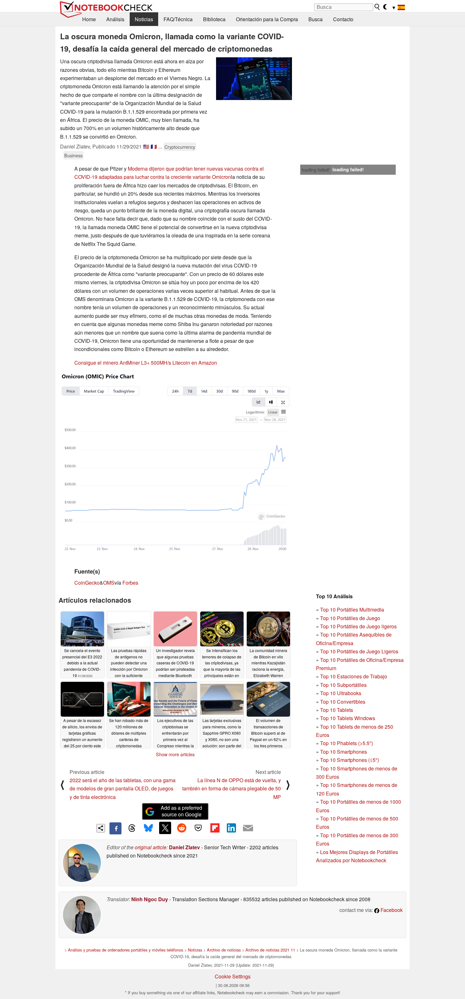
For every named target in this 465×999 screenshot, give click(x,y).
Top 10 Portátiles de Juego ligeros (358, 626)
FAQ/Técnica (178, 19)
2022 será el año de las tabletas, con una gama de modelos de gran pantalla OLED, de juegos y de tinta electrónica (123, 788)
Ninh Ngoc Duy (149, 899)
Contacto (343, 19)
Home (89, 19)
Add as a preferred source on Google (181, 811)
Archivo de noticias (224, 950)
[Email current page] (248, 828)
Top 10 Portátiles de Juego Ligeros (359, 651)
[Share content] (100, 828)
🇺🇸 (146, 146)
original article (150, 847)
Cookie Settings (233, 976)
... (160, 146)
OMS (109, 582)
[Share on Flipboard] (215, 828)
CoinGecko (87, 582)
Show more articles (175, 754)
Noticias (144, 19)
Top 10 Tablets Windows (347, 718)
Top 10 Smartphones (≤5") (349, 759)
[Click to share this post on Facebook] (115, 828)
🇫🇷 (154, 146)
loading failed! (316, 169)
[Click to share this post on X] (165, 828)
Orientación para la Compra (267, 19)
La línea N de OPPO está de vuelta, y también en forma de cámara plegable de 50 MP (231, 788)
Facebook (391, 910)
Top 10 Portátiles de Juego (350, 618)
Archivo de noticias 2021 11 (270, 950)
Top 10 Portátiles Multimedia (352, 609)
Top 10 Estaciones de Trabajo (353, 676)
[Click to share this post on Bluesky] (148, 828)
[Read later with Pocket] (198, 828)
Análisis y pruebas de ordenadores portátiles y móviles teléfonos (125, 950)
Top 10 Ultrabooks (340, 693)
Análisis (115, 19)
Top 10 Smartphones (343, 751)
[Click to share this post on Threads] (132, 828)
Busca (315, 19)
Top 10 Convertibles (342, 701)
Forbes (130, 582)
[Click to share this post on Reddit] (182, 828)
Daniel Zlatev (184, 847)
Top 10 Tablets (336, 709)
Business (73, 155)
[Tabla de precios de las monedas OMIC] (175, 462)
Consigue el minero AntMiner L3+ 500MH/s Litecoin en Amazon (145, 362)
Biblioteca (214, 19)
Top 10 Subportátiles (343, 684)
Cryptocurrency (179, 146)
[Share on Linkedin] (231, 828)
